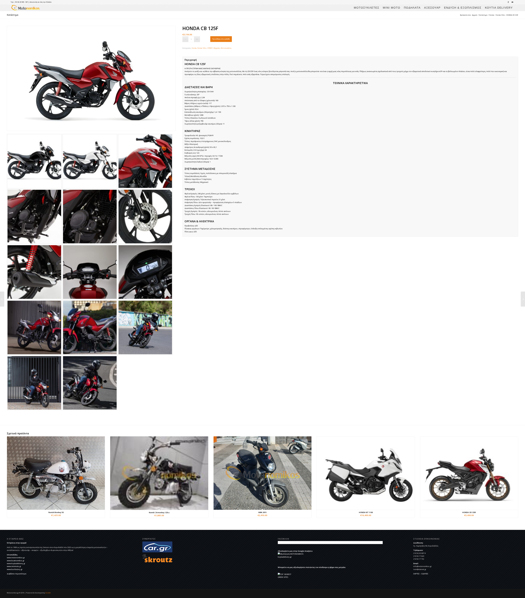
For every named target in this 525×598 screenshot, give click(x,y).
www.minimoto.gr (14, 566)
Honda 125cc (500, 15)
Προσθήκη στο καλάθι (221, 39)
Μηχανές (217, 48)
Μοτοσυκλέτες (226, 48)
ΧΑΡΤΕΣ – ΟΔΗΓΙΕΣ (420, 573)
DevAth (48, 593)
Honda (491, 15)
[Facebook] (508, 2)
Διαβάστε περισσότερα (16, 573)
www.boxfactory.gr (14, 569)
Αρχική (474, 15)
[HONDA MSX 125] (2, 299)
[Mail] (512, 2)
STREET (210, 48)
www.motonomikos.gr (16, 557)
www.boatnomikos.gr (15, 560)
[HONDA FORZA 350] (523, 299)
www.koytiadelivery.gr (16, 563)
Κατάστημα (12, 14)
